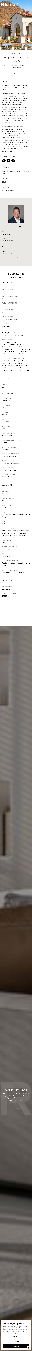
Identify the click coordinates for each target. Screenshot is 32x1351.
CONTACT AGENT (16, 258)
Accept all (16, 1346)
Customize (16, 1341)
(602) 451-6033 (7, 240)
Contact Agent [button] (16, 73)
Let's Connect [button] (17, 1108)
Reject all (16, 1337)
